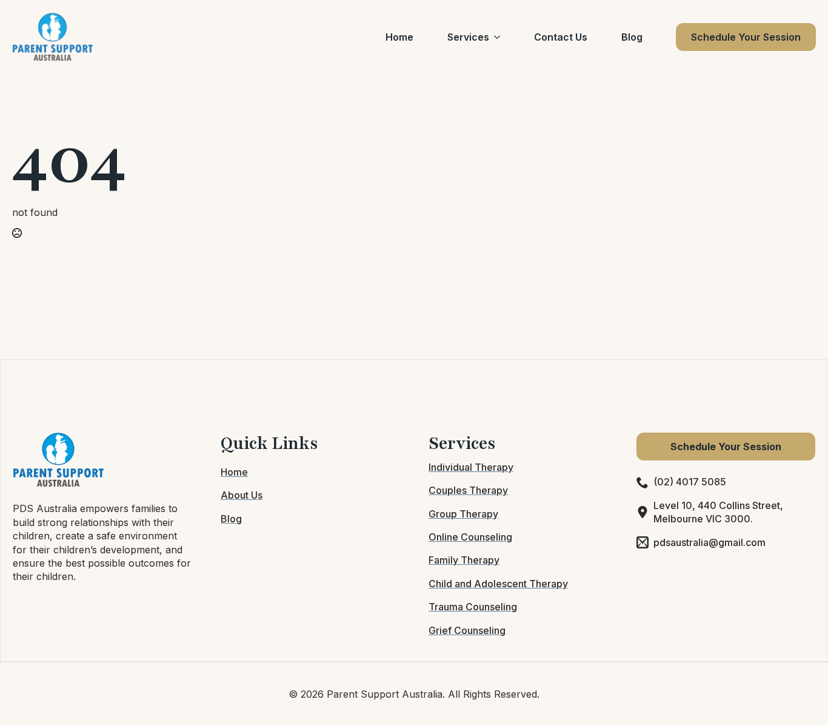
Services (468, 37)
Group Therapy (463, 514)
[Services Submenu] (499, 37)
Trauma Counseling (473, 607)
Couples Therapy (468, 490)
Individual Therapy (471, 467)
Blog (632, 37)
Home (399, 37)
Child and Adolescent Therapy (498, 584)
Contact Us (560, 37)
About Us (241, 495)
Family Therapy (464, 560)
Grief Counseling (467, 630)
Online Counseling (470, 537)
